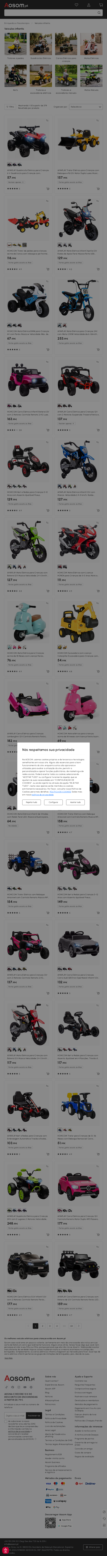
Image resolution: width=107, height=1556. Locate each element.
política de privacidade (43, 795)
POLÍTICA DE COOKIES (60, 792)
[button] (5, 1550)
